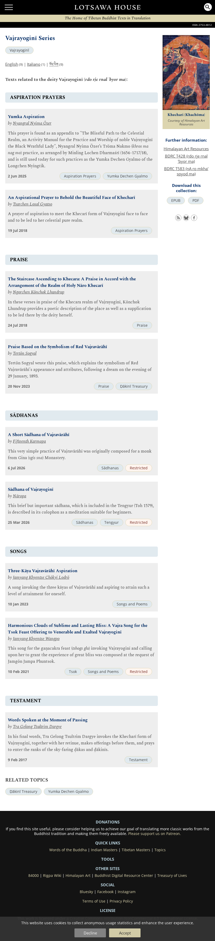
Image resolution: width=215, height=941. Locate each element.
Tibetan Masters (136, 850)
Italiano (33, 64)
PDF (195, 200)
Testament (138, 760)
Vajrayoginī (19, 50)
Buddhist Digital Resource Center (124, 875)
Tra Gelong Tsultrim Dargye (37, 726)
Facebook (105, 891)
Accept (125, 933)
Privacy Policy (121, 901)
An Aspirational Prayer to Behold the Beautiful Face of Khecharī (71, 197)
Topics (160, 850)
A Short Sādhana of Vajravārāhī (38, 435)
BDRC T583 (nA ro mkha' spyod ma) (186, 171)
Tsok (73, 671)
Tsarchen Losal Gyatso (32, 204)
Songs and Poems (132, 604)
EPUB (175, 200)
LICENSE (107, 910)
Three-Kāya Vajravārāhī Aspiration (42, 571)
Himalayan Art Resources (186, 148)
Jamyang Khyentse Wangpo (36, 639)
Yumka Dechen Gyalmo (127, 176)
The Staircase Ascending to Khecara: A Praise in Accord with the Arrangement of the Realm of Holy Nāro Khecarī (72, 282)
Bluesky (86, 891)
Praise (142, 325)
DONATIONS (108, 822)
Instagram (127, 891)
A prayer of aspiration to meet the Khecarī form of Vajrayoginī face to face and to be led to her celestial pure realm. (78, 217)
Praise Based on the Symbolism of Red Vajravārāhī (57, 347)
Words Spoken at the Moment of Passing (48, 720)
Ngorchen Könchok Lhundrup (38, 292)
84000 (33, 875)
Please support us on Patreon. (154, 833)
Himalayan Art (78, 875)
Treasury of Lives (172, 875)
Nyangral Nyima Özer (32, 123)
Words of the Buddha (68, 850)
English (11, 64)
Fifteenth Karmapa (29, 441)
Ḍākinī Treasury (134, 386)
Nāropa (19, 496)
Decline (90, 933)
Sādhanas (110, 468)
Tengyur (111, 522)
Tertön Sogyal (24, 353)
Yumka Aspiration (26, 117)
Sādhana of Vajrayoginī (30, 489)
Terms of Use (93, 901)
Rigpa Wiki (52, 875)
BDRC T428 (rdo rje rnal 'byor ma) (186, 158)
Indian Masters (104, 850)
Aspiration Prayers (80, 176)
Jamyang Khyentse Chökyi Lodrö (41, 577)
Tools (107, 859)
